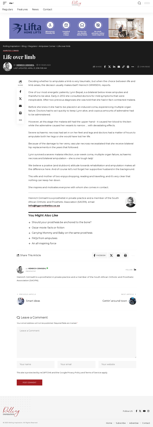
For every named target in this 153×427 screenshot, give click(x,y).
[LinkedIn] (135, 270)
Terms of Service (93, 372)
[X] (140, 411)
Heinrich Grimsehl (25, 65)
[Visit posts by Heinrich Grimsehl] (7, 66)
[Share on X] (109, 66)
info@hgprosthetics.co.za (44, 205)
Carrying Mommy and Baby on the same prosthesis (62, 232)
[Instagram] (148, 411)
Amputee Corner (11, 50)
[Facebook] (136, 411)
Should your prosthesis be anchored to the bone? (61, 222)
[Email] (119, 66)
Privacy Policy (74, 372)
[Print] (128, 66)
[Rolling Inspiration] (76, 3)
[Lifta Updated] (76, 28)
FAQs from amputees (44, 238)
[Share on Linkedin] (114, 66)
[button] (5, 3)
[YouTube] (144, 411)
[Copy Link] (123, 66)
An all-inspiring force (44, 243)
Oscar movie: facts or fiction (48, 227)
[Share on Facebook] (105, 66)
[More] (133, 66)
